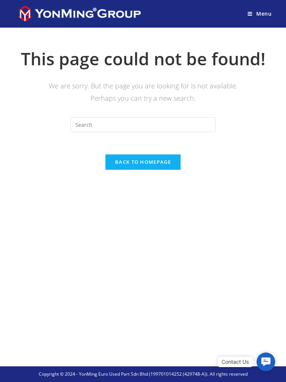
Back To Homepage (143, 162)
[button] (266, 362)
